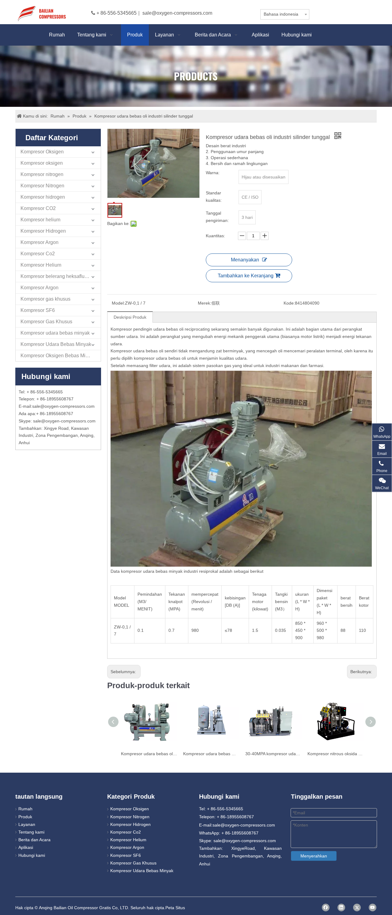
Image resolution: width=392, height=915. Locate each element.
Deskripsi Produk (130, 317)
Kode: (289, 303)
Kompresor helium (40, 219)
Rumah (25, 808)
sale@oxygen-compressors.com (177, 13)
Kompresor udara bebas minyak (55, 333)
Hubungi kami (31, 855)
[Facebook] (326, 907)
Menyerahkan (313, 855)
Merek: (204, 303)
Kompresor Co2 (38, 253)
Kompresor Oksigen (42, 151)
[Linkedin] (341, 907)
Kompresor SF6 (38, 310)
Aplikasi (25, 847)
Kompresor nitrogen (42, 174)
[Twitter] (357, 907)
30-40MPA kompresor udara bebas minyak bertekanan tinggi (273, 753)
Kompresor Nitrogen (42, 185)
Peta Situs (175, 907)
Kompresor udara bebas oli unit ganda (149, 753)
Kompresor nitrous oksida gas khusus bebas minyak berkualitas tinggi (335, 753)
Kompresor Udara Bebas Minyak (56, 344)
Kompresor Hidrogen (43, 231)
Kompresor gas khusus (45, 299)
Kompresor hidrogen (43, 197)
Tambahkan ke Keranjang (245, 275)
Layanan (26, 824)
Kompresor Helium (41, 265)
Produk (25, 816)
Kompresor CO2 (38, 208)
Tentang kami (31, 832)
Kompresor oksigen (42, 163)
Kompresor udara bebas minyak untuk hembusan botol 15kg (211, 753)
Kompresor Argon (39, 242)
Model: (118, 303)
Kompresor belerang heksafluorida (58, 276)
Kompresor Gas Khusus (46, 321)
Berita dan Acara (34, 839)
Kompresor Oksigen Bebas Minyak (58, 355)
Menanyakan (245, 259)
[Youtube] (372, 907)
